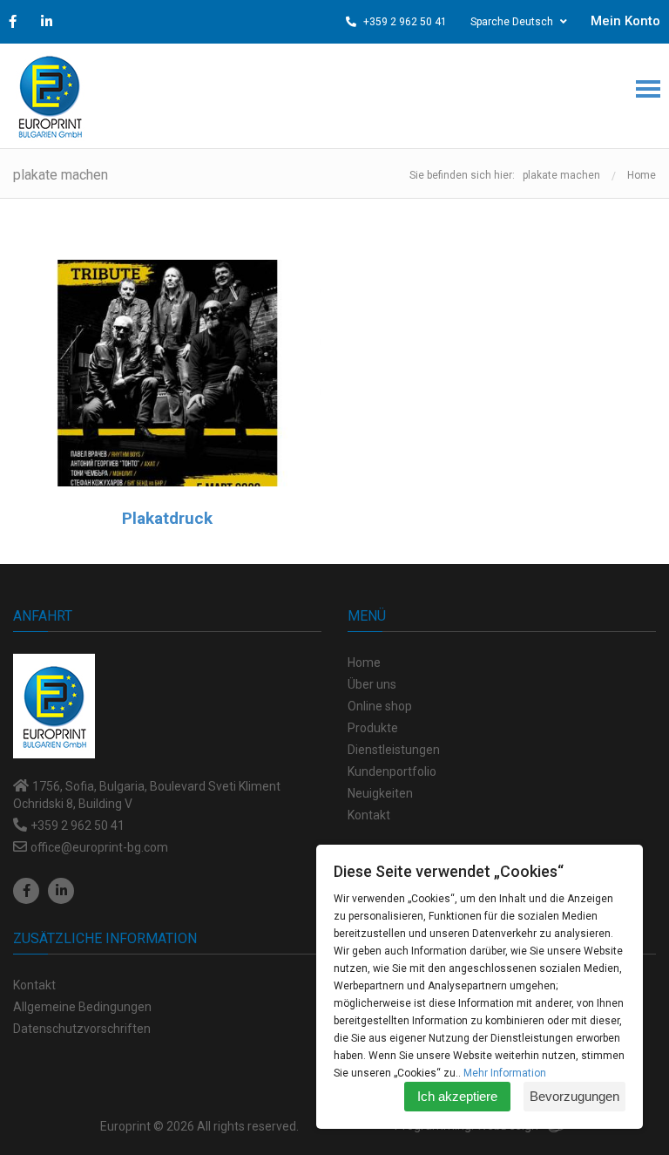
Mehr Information (504, 1073)
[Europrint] (50, 96)
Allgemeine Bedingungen (82, 1007)
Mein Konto (625, 21)
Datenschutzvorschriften (82, 1029)
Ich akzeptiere (457, 1096)
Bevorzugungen (574, 1096)
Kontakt (34, 985)
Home (641, 175)
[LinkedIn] (61, 891)
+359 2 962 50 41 (404, 22)
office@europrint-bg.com (99, 847)
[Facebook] (26, 891)
